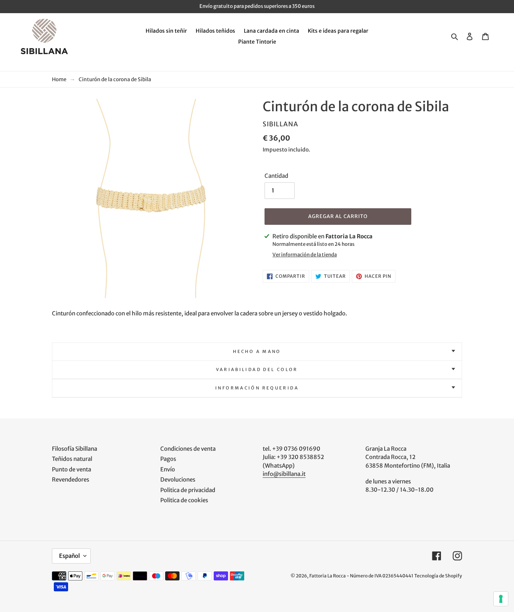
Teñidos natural (72, 458)
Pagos (168, 458)
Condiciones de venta (188, 448)
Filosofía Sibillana (74, 448)
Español (69, 555)
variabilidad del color (257, 369)
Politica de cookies (184, 500)
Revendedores (70, 479)
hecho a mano (257, 351)
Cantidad (276, 175)
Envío (167, 469)
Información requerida (257, 388)
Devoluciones (177, 479)
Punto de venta (71, 469)
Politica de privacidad (187, 490)
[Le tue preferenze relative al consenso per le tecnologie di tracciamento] (501, 599)
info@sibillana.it (284, 473)
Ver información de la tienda (304, 254)
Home (59, 79)
